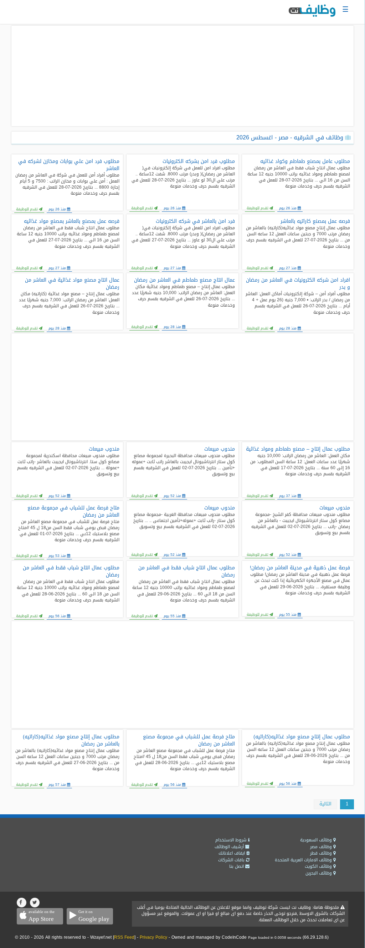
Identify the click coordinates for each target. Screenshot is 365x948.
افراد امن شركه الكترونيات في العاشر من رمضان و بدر (298, 284)
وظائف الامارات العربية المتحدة (304, 860)
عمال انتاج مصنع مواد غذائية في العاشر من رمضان (72, 284)
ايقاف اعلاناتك (232, 853)
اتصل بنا (237, 866)
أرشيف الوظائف (230, 847)
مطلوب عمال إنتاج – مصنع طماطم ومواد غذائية (298, 449)
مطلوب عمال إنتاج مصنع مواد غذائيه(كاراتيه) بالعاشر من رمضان (71, 740)
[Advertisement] (182, 76)
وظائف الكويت (319, 866)
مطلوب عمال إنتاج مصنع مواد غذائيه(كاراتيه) (301, 737)
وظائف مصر (321, 847)
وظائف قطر (321, 853)
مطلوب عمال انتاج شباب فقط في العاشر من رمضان (186, 571)
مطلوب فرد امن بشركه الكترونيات (199, 161)
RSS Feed (124, 937)
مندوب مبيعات (219, 449)
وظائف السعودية (316, 840)
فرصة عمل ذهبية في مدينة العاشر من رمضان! (300, 568)
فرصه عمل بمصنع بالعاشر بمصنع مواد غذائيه (71, 221)
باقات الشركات (232, 860)
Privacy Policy (153, 937)
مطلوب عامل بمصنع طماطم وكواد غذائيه (305, 161)
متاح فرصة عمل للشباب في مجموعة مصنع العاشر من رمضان (73, 511)
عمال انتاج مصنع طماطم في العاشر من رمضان (184, 280)
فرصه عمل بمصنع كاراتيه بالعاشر (315, 221)
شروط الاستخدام (231, 840)
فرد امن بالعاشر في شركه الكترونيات (195, 221)
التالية (325, 803)
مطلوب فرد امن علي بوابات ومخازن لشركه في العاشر (68, 165)
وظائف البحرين (319, 873)
